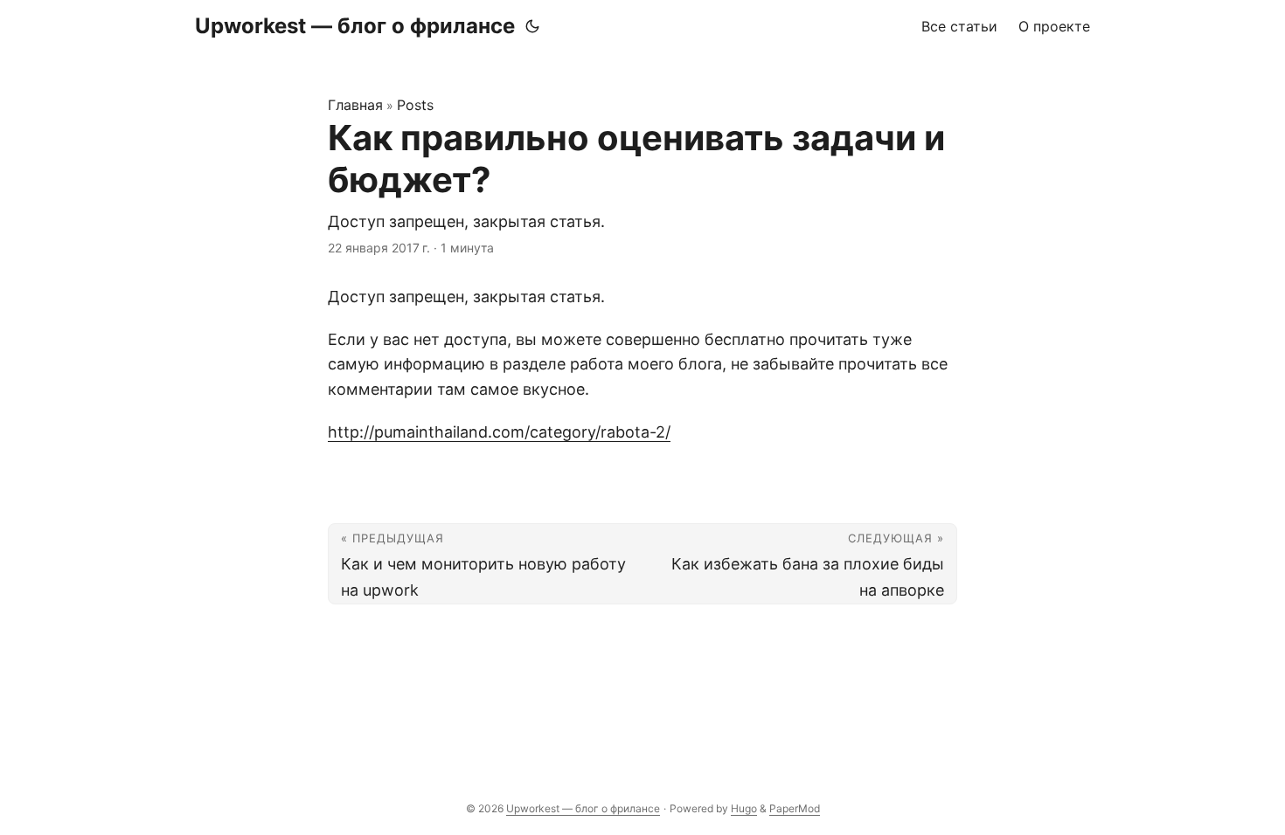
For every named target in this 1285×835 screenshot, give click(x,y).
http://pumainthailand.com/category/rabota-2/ (499, 432)
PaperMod (794, 808)
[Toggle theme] (532, 26)
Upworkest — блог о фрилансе (355, 25)
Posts (415, 105)
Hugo (744, 808)
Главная (355, 105)
